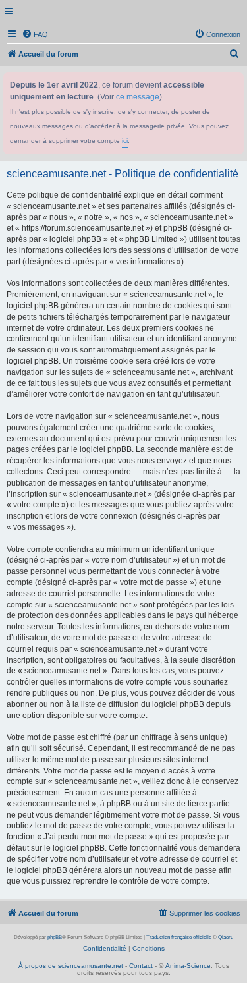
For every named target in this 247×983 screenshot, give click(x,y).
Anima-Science (188, 965)
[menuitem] (35, 34)
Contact (141, 965)
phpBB (54, 937)
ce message (137, 96)
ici (125, 140)
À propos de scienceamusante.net (70, 965)
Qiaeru (225, 937)
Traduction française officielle (178, 937)
